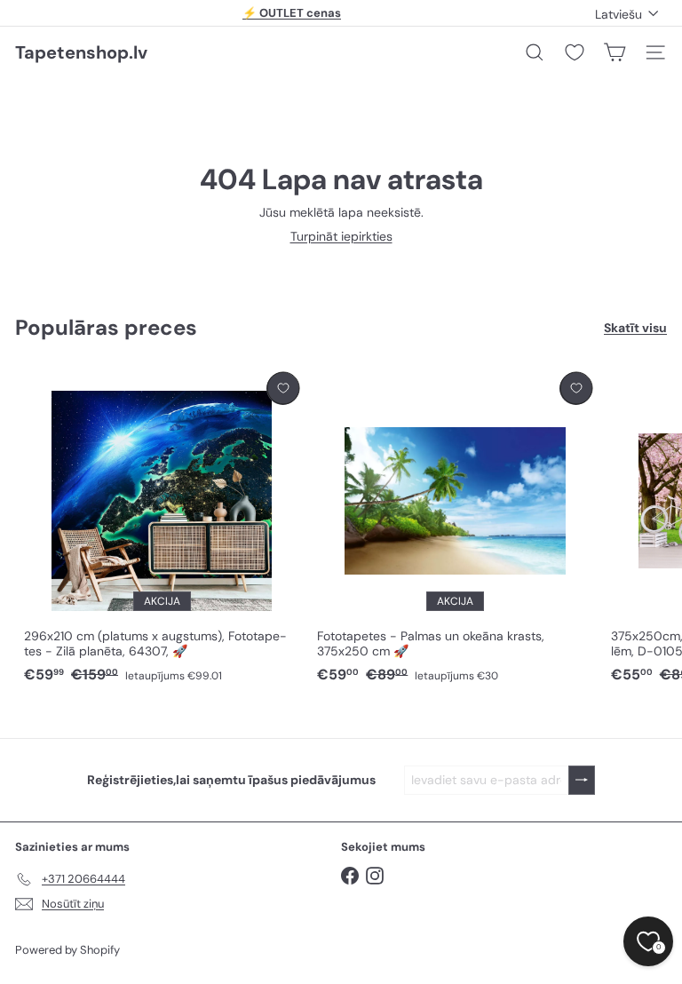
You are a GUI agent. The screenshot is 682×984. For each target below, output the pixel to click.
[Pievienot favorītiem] (282, 388)
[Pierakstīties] (581, 780)
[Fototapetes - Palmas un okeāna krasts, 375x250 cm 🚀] (454, 528)
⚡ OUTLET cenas (291, 12)
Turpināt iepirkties (341, 236)
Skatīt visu (635, 328)
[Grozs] (614, 52)
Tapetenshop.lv (81, 52)
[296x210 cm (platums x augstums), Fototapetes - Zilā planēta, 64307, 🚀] (161, 528)
